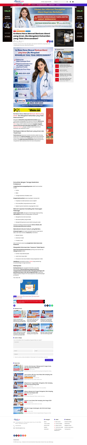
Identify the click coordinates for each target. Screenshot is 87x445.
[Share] (52, 41)
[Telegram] (50, 306)
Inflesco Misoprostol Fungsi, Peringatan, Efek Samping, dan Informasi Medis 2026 (19, 333)
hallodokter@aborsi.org (20, 428)
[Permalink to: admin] (14, 41)
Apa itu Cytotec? (63, 70)
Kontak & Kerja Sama (69, 427)
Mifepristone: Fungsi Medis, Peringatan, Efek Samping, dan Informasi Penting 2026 (46, 320)
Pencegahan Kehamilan (21, 31)
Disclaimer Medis (68, 421)
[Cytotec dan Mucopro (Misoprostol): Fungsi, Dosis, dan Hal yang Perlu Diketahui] (19, 314)
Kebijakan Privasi (68, 425)
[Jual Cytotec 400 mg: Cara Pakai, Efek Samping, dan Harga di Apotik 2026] (33, 314)
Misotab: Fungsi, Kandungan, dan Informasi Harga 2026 (47, 333)
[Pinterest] (19, 436)
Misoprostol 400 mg (18, 127)
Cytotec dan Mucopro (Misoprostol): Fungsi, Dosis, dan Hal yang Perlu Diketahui (19, 320)
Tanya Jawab (28, 31)
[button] (67, 2)
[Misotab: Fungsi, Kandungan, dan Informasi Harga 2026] (47, 327)
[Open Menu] (73, 1)
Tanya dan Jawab (18, 297)
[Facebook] (45, 306)
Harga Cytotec (36, 296)
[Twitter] (48, 306)
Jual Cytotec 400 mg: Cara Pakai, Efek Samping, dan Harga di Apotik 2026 (33, 320)
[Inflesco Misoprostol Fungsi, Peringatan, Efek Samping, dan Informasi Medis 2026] (19, 327)
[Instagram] (23, 436)
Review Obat (16, 316)
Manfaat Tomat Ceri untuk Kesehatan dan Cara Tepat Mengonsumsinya (66, 74)
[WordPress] (21, 436)
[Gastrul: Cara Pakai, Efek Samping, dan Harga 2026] (33, 327)
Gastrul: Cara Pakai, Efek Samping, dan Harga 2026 (32, 333)
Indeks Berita (67, 423)
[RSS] (25, 436)
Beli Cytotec (20, 296)
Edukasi (45, 427)
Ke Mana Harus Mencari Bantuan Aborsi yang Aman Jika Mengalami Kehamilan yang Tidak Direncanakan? (66, 65)
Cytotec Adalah (28, 296)
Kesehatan (46, 429)
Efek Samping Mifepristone (57, 430)
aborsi (14, 124)
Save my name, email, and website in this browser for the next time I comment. (31, 357)
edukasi (31, 261)
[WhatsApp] (52, 306)
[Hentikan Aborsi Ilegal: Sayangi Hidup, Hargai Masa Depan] (19, 1)
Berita (15, 31)
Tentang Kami (67, 429)
